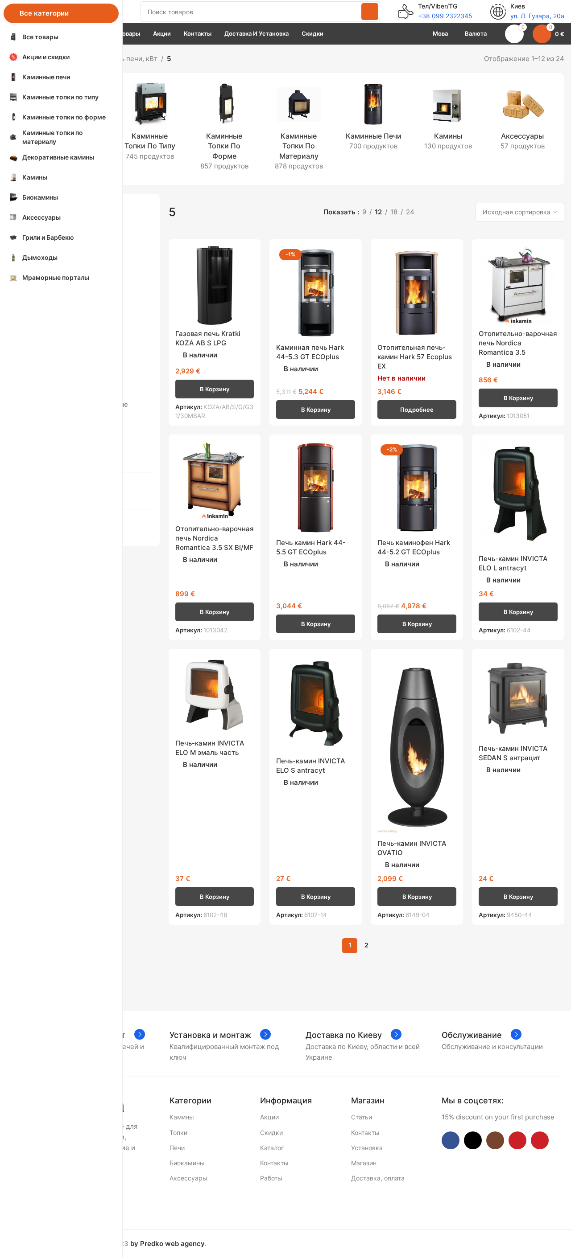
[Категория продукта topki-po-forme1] (224, 129)
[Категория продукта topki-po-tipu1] (149, 124)
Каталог (272, 1147)
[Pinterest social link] (540, 1140)
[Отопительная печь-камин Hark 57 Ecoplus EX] (416, 292)
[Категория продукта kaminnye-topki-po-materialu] (298, 129)
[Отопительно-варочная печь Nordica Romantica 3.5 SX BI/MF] (214, 480)
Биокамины (187, 1163)
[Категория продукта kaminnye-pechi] (373, 119)
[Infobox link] (435, 11)
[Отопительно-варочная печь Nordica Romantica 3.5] (518, 285)
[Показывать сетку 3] (446, 212)
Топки (178, 1132)
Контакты (274, 1163)
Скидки (271, 1132)
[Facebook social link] (450, 1140)
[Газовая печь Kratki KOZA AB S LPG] (214, 285)
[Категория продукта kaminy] (448, 119)
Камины (182, 1117)
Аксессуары (188, 1178)
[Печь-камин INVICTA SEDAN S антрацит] (518, 698)
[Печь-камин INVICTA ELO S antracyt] (315, 704)
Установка (367, 1147)
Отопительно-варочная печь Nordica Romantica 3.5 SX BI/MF (214, 538)
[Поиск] (369, 11)
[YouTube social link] (517, 1140)
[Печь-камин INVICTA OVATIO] (416, 745)
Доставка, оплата (378, 1178)
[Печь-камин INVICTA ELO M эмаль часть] (214, 695)
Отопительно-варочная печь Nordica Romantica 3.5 (518, 343)
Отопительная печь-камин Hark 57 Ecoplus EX (414, 356)
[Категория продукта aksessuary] (522, 119)
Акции (269, 1117)
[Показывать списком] (431, 212)
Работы (271, 1178)
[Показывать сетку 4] (462, 212)
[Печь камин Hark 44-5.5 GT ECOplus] (315, 487)
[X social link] (473, 1140)
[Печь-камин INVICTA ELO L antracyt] (518, 495)
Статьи (361, 1117)
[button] (214, 389)
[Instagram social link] (495, 1140)
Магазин (364, 1163)
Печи (177, 1147)
